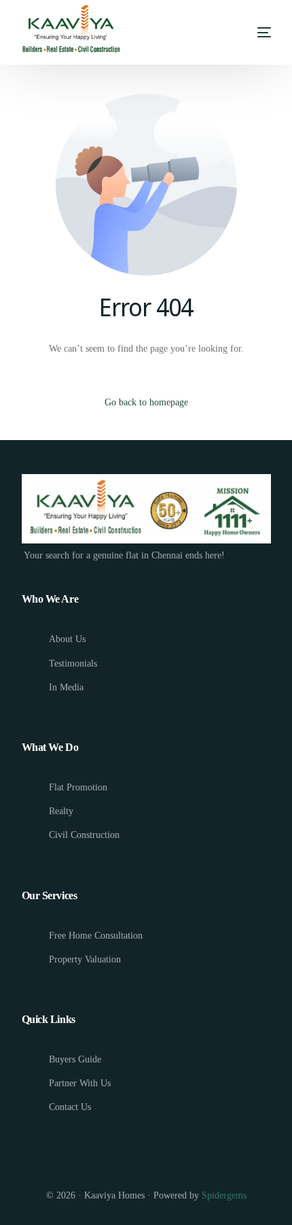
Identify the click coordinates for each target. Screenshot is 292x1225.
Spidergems (224, 1195)
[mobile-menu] (263, 32)
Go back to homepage (146, 402)
